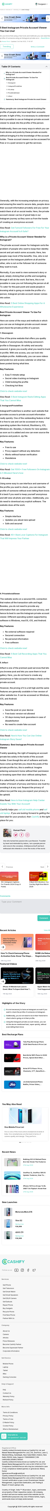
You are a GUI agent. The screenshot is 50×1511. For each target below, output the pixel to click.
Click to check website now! (13, 391)
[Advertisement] (25, 172)
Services (5, 1279)
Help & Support (8, 1384)
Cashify (35, 816)
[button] (43, 918)
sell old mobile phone (28, 809)
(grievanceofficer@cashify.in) (13, 1473)
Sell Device (6, 1358)
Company (5, 1325)
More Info (5, 1407)
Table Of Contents (10, 66)
